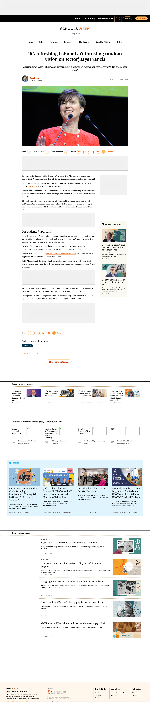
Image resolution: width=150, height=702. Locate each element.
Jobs (41, 42)
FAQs (97, 698)
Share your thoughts (58, 362)
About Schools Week (119, 693)
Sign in (127, 18)
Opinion (54, 42)
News (30, 42)
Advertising (89, 18)
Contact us (99, 693)
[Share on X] (88, 152)
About (77, 18)
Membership (137, 693)
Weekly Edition (103, 42)
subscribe (141, 18)
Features (68, 42)
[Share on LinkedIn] (93, 152)
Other (119, 42)
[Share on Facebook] (84, 152)
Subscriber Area (105, 18)
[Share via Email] (98, 152)
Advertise (115, 695)
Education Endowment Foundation (61, 254)
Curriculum (27, 346)
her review (33, 186)
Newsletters (136, 695)
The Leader (84, 42)
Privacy (98, 695)
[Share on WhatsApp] (79, 152)
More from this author (36, 80)
